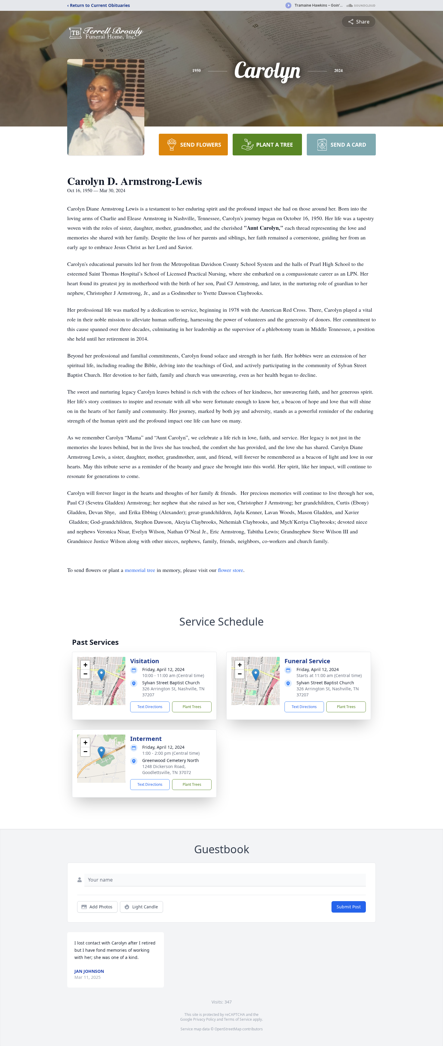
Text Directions (149, 706)
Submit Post (349, 907)
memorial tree (140, 569)
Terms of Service (238, 1019)
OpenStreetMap (228, 1029)
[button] (101, 675)
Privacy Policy (204, 1019)
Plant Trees (192, 706)
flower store (230, 569)
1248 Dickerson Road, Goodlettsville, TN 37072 (166, 769)
